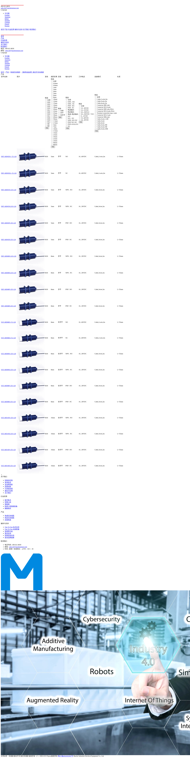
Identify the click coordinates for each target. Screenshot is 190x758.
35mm (55, 137)
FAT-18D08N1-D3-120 (8, 354)
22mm (55, 111)
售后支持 (8, 533)
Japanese (7, 17)
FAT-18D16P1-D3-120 (8, 450)
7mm (54, 127)
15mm (55, 103)
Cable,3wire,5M (102, 127)
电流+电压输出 (73, 114)
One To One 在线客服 (12, 529)
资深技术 (8, 482)
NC (69, 126)
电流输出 (71, 110)
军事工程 (8, 502)
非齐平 (62, 115)
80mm (55, 145)
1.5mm (55, 121)
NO (69, 116)
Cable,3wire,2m (102, 101)
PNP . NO (71, 106)
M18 (48, 104)
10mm (55, 99)
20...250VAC (85, 112)
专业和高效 (9, 484)
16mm (55, 105)
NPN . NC (71, 104)
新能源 (7, 504)
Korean (7, 26)
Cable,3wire (100, 121)
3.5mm (55, 131)
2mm (54, 89)
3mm (54, 125)
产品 (6, 29)
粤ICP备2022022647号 (65, 756)
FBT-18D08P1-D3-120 (8, 289)
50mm (55, 119)
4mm (54, 91)
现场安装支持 (9, 535)
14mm (55, 129)
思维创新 (8, 486)
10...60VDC (85, 118)
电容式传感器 (9, 518)
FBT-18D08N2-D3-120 (8, 273)
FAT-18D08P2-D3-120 (8, 402)
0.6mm (55, 83)
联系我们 (33, 29)
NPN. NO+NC (72, 120)
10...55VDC (85, 110)
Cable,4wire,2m (102, 103)
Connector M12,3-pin (103, 115)
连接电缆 (8, 520)
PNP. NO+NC (72, 122)
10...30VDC (85, 108)
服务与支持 (19, 29)
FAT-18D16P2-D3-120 (8, 466)
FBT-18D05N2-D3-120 (8, 206)
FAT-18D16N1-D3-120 (8, 418)
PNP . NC (71, 108)
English (7, 15)
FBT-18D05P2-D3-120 (8, 239)
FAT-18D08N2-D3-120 (8, 370)
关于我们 (26, 29)
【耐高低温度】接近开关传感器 (33, 72)
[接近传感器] (22, 590)
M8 (48, 124)
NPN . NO (71, 102)
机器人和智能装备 (11, 506)
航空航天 (8, 500)
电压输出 (71, 112)
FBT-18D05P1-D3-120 (8, 223)
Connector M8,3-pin (103, 105)
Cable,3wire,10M (102, 129)
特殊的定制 (9, 480)
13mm (55, 133)
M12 (48, 110)
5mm (54, 93)
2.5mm (55, 123)
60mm (55, 143)
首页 (2, 29)
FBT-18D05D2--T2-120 (8, 173)
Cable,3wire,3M (102, 125)
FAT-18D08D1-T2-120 (8, 322)
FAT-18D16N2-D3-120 (8, 434)
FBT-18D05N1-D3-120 (8, 190)
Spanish (7, 20)
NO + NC (71, 118)
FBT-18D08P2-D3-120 (8, 306)
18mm (55, 107)
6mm (54, 95)
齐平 (62, 113)
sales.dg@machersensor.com (10, 8)
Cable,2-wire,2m (102, 99)
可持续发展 (9, 488)
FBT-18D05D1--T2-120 (8, 156)
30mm (55, 115)
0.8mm (55, 85)
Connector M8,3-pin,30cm (105, 109)
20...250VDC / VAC (87, 114)
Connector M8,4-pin (103, 117)
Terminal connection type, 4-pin (107, 113)
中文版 (7, 13)
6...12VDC (84, 116)
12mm (55, 101)
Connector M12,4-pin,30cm (105, 111)
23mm (55, 141)
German (7, 22)
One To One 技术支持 (12, 527)
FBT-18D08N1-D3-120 (8, 256)
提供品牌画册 (9, 537)
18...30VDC (85, 120)
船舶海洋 (8, 508)
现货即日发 (9, 531)
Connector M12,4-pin (103, 107)
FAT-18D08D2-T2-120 (8, 338)
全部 (48, 100)
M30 (48, 102)
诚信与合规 (9, 490)
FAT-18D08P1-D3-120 (8, 386)
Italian (7, 19)
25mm (55, 113)
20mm (55, 109)
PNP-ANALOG (73, 124)
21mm (55, 135)
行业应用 (11, 29)
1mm (54, 87)
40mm (55, 117)
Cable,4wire (100, 123)
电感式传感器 (15, 72)
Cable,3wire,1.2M (102, 119)
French (7, 24)
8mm (54, 97)
